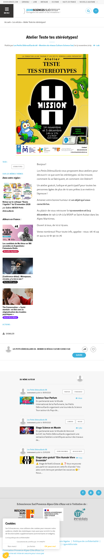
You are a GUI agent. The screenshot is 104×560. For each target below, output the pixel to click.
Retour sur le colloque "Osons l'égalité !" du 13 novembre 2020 (16, 203)
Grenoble (25, 2)
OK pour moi (50, 546)
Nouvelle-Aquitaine (87, 2)
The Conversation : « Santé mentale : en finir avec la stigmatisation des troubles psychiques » (14, 311)
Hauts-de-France (69, 2)
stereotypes (17, 167)
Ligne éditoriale (70, 544)
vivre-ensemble (62, 451)
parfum (67, 392)
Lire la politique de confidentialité (17, 537)
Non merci (12, 546)
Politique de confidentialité (85, 541)
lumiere (70, 422)
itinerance (78, 392)
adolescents (77, 451)
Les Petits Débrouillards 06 (37, 390)
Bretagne (44, 2)
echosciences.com (10, 2)
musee (80, 422)
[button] (5, 555)
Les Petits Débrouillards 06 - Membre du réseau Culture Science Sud (43, 45)
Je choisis (31, 546)
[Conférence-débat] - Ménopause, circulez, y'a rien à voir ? (17, 277)
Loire (35, 2)
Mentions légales (62, 541)
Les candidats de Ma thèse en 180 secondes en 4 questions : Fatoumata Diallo (17, 246)
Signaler (9, 333)
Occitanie (55, 2)
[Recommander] (93, 349)
